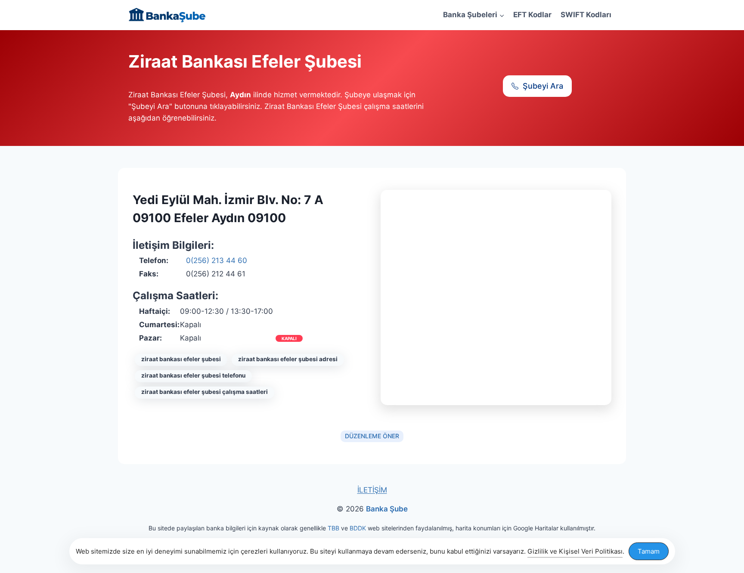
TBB (333, 528)
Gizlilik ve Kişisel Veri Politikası (575, 551)
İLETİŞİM (372, 490)
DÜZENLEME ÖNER (372, 436)
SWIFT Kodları (586, 14)
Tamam (649, 551)
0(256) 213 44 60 (216, 260)
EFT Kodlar (532, 14)
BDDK (358, 528)
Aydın (240, 94)
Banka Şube (387, 509)
